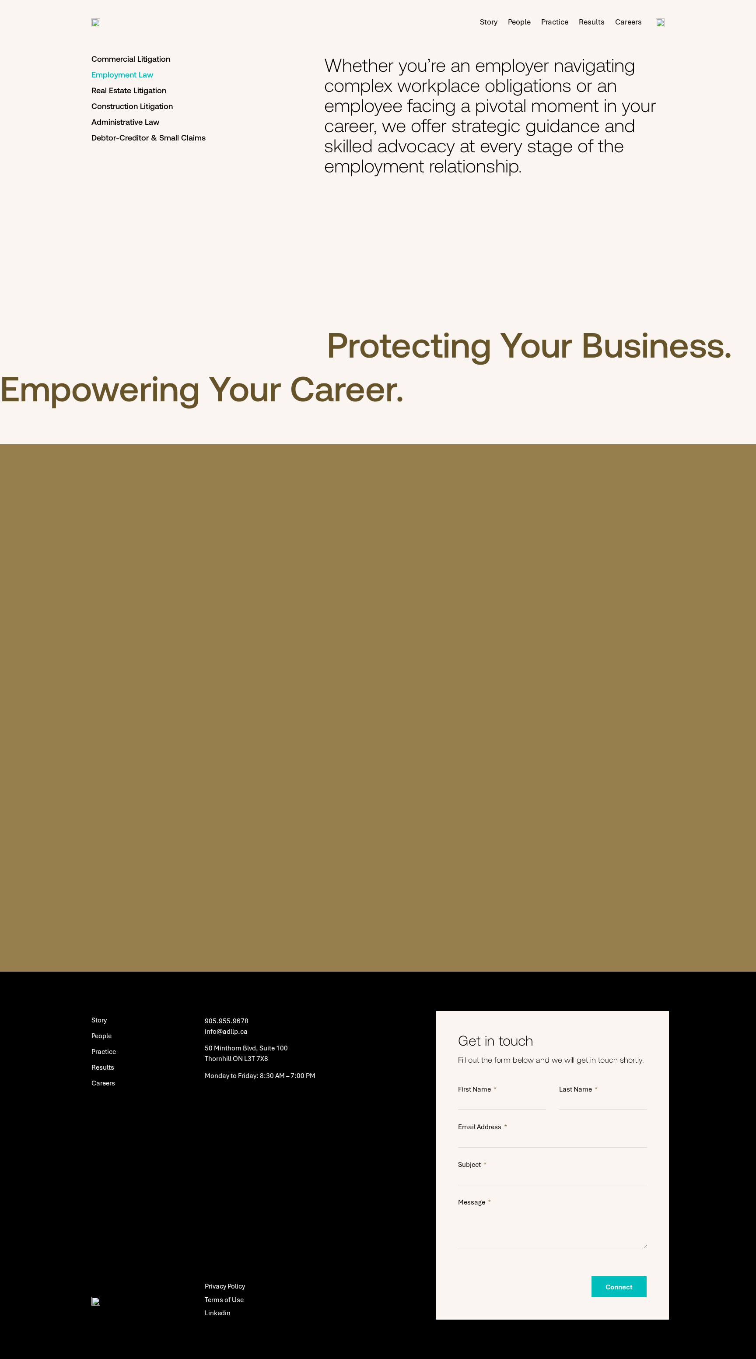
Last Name (576, 1088)
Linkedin (218, 1312)
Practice (554, 22)
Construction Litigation (132, 106)
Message (472, 1201)
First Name (475, 1088)
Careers (628, 22)
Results (592, 22)
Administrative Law (125, 121)
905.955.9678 (226, 1020)
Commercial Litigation (130, 58)
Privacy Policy (225, 1286)
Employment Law (122, 74)
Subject (470, 1164)
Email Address (480, 1126)
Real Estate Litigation (128, 90)
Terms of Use (224, 1299)
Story (488, 22)
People (519, 22)
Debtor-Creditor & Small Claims (148, 137)
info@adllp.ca (226, 1031)
